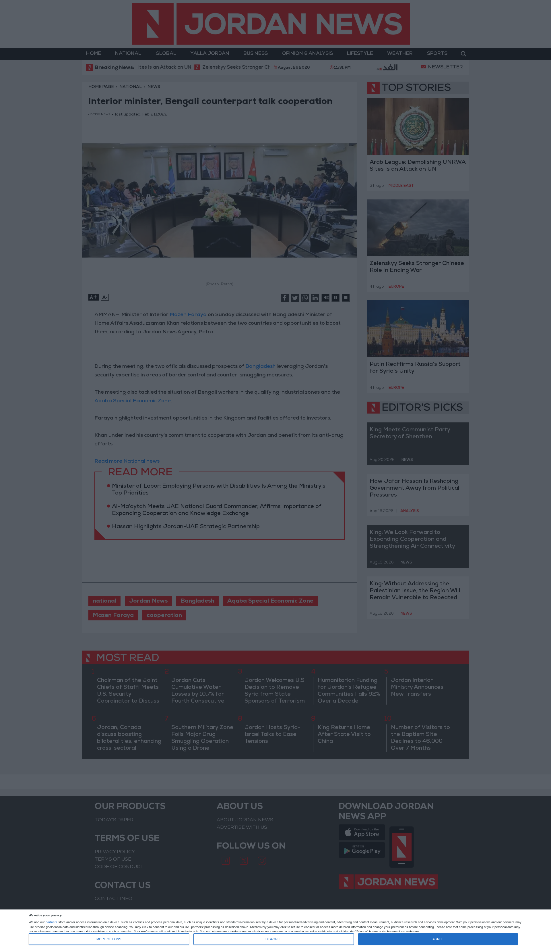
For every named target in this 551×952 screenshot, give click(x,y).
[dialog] (275, 931)
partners (51, 922)
